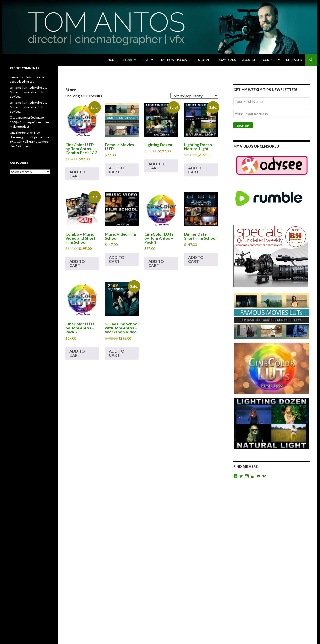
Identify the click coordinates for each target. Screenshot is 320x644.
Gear (146, 59)
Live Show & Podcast (175, 59)
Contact (269, 59)
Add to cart (77, 173)
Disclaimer (294, 59)
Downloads (227, 59)
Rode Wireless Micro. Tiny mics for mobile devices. (29, 92)
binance (15, 77)
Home (112, 59)
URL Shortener (20, 132)
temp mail (16, 87)
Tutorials (203, 59)
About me (249, 59)
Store (127, 59)
